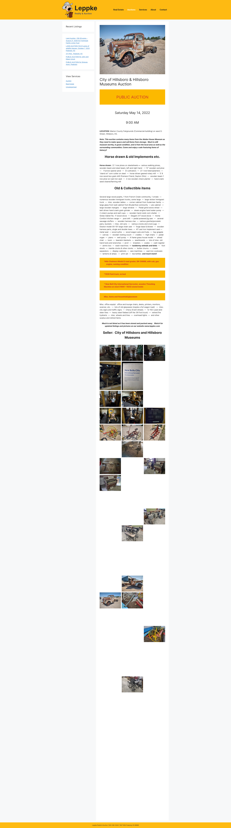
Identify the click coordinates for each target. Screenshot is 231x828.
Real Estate (118, 10)
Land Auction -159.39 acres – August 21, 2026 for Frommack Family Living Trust (77, 40)
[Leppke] (67, 10)
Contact (163, 10)
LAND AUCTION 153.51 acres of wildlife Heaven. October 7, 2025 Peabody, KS (78, 48)
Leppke (86, 8)
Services (143, 10)
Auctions (131, 10)
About (153, 10)
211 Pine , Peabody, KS (74, 54)
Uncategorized (71, 87)
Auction (68, 81)
